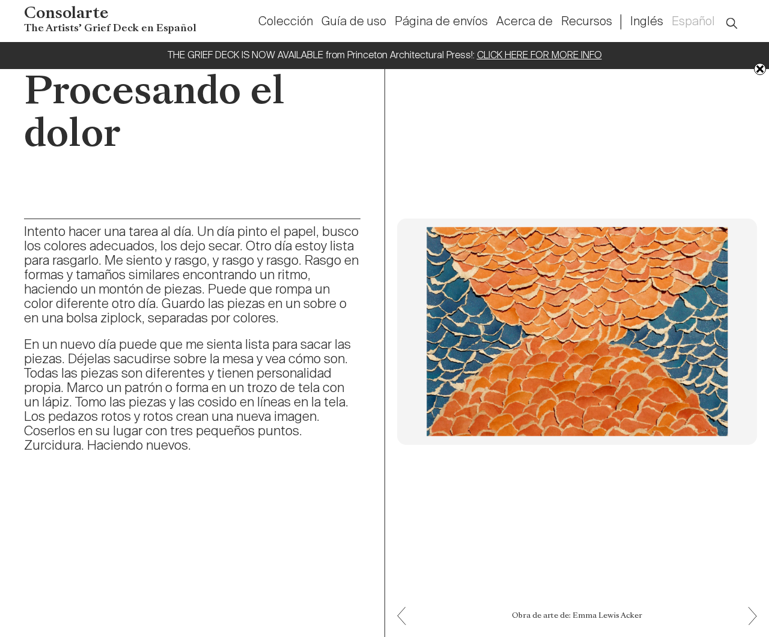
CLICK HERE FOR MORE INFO (539, 56)
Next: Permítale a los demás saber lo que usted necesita (406, 607)
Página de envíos (441, 22)
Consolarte (110, 20)
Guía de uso (353, 22)
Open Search (740, 16)
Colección (285, 22)
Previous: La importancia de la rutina (748, 624)
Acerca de (524, 22)
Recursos (586, 22)
